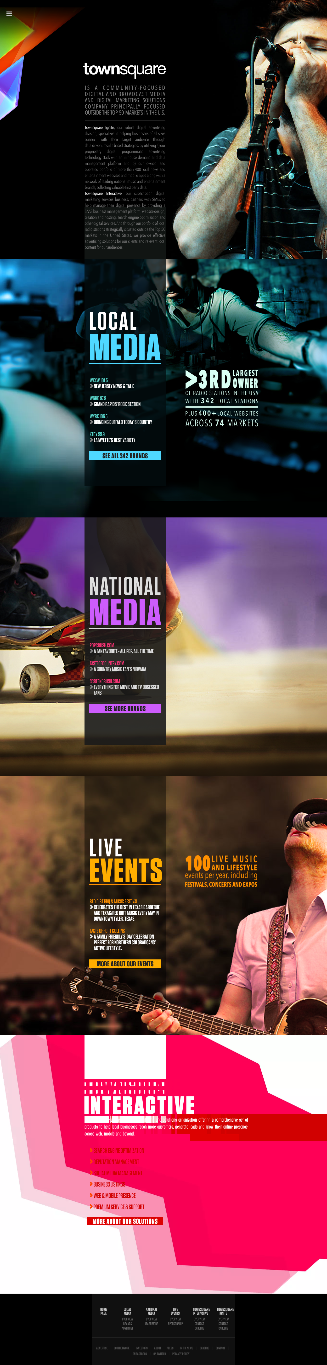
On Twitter (159, 1354)
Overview (127, 1319)
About (157, 1348)
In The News (186, 1348)
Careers (199, 1328)
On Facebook (140, 1354)
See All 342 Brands (125, 455)
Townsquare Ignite (223, 1311)
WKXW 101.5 (99, 380)
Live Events (175, 1311)
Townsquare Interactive (199, 1311)
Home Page (103, 1311)
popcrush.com (102, 645)
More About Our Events (125, 963)
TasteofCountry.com (107, 663)
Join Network (122, 1348)
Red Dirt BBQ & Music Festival (114, 901)
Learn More (151, 1323)
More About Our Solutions (125, 1221)
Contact (199, 1323)
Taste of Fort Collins (107, 930)
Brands (127, 1323)
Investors (142, 1348)
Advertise (127, 1328)
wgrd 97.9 (98, 398)
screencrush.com (105, 681)
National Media (151, 1311)
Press (170, 1348)
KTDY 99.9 (97, 434)
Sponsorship (175, 1323)
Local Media (127, 1311)
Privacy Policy (181, 1354)
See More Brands (125, 708)
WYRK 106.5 (98, 416)
